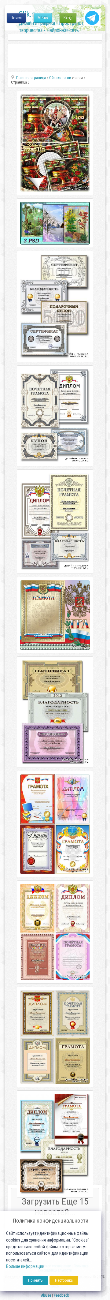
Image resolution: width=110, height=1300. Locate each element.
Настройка (64, 1280)
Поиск (16, 17)
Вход (68, 17)
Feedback (61, 1295)
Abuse (46, 1295)
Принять (35, 1280)
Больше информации (25, 1266)
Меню (43, 17)
